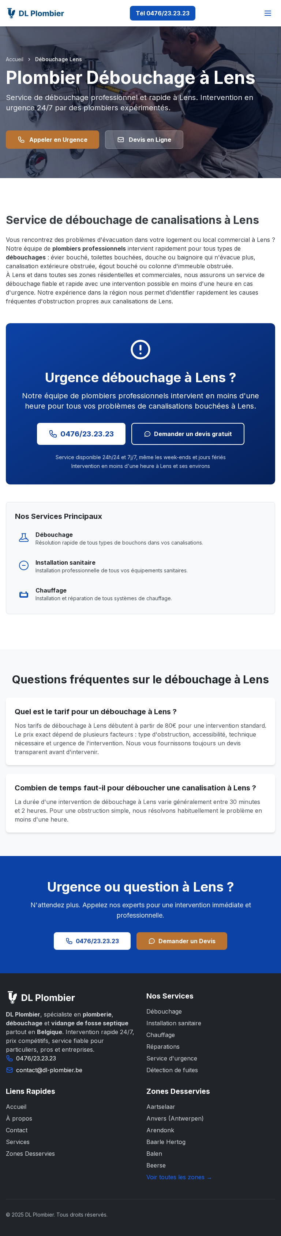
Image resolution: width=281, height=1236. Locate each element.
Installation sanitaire (173, 1023)
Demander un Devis (187, 941)
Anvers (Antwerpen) (175, 1118)
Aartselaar (160, 1106)
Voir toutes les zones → (179, 1177)
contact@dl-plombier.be (49, 1070)
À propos (19, 1118)
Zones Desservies (30, 1153)
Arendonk (160, 1130)
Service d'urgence (171, 1058)
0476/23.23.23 (87, 433)
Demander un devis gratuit (193, 434)
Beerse (156, 1165)
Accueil (14, 59)
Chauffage (160, 1034)
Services (18, 1141)
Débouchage (164, 1011)
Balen (154, 1153)
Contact (16, 1130)
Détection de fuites (172, 1070)
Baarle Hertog (166, 1141)
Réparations (163, 1046)
